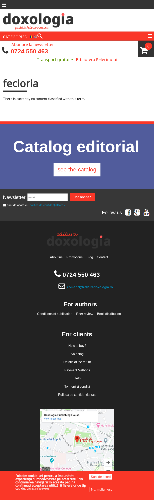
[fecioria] (31, 36)
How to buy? (77, 345)
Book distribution (109, 314)
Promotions (74, 257)
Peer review (84, 314)
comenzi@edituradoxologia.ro (90, 287)
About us (56, 257)
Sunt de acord (101, 477)
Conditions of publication (54, 314)
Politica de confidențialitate (77, 394)
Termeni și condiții (77, 386)
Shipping (77, 354)
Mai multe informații (37, 488)
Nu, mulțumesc (101, 489)
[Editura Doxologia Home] (38, 20)
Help (77, 378)
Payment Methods (77, 370)
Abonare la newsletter (32, 44)
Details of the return (77, 362)
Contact (102, 257)
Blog (89, 257)
